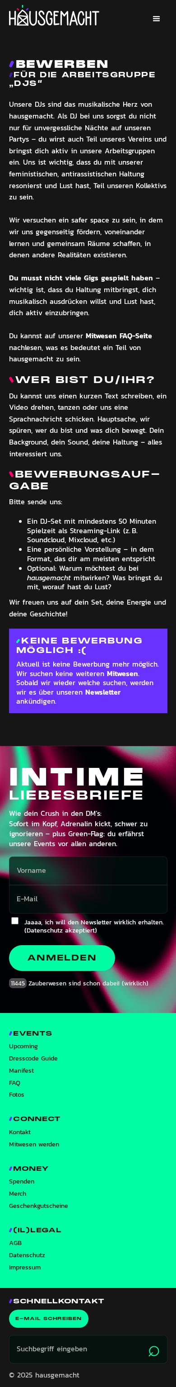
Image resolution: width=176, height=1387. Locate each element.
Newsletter (102, 691)
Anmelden (62, 957)
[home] (54, 15)
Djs (25, 83)
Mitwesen (122, 673)
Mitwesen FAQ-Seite (119, 335)
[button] (156, 19)
